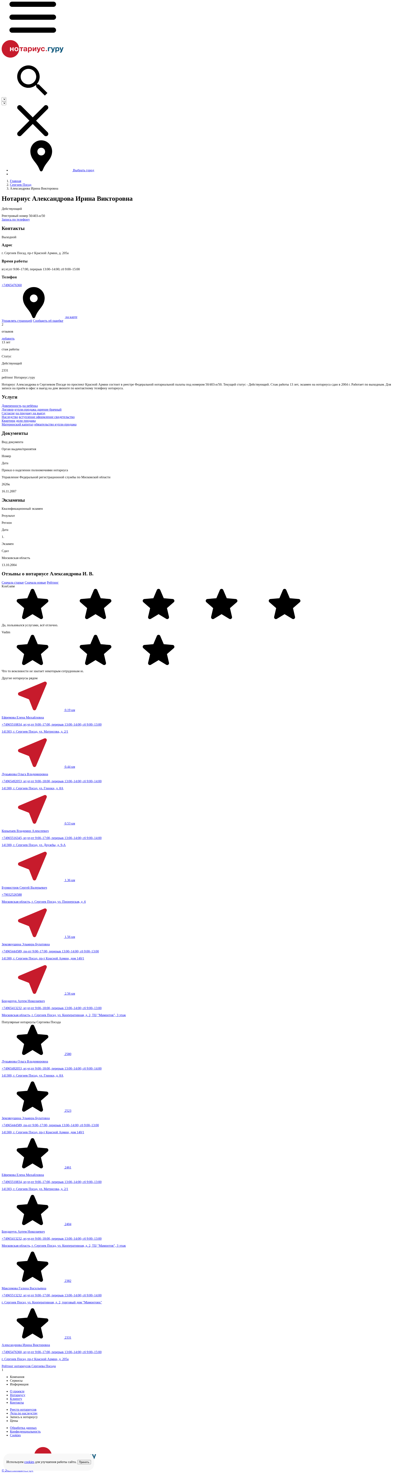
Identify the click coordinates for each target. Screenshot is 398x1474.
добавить (8, 338)
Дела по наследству (24, 1413)
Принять (84, 1462)
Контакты (17, 1402)
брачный (55, 409)
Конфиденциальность (25, 1431)
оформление (45, 417)
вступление (27, 417)
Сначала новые (35, 582)
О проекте (17, 1391)
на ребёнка (30, 406)
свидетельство (64, 417)
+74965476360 (12, 285)
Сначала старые (13, 582)
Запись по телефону (16, 219)
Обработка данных (23, 1428)
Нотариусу (17, 1395)
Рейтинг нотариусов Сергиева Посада (29, 1366)
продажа (30, 420)
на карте (71, 317)
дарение (43, 409)
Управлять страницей (17, 320)
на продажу (24, 413)
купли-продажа (26, 409)
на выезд (39, 413)
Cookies (15, 1435)
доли (20, 420)
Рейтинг (53, 582)
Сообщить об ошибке (48, 320)
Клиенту (16, 1399)
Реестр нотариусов (23, 1409)
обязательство (44, 424)
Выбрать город (83, 170)
